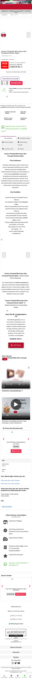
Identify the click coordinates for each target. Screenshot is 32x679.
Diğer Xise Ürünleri (7, 506)
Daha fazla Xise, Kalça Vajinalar (10, 480)
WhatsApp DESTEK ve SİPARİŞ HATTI (14, 129)
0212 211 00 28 (17, 615)
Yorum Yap (11, 59)
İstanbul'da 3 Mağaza (15, 521)
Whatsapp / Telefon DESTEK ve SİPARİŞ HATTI (18, 564)
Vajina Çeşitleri (5, 494)
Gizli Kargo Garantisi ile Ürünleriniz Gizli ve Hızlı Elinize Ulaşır (18, 531)
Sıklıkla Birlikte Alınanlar (9, 78)
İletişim (22, 149)
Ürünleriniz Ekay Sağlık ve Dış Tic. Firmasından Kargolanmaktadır (18, 548)
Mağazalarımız (5, 11)
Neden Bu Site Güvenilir (22, 144)
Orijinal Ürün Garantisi (16, 554)
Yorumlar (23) (4, 59)
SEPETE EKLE (17, 83)
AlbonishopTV (20, 11)
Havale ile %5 (15, 72)
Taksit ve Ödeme (9, 142)
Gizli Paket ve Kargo (25, 138)
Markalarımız (12, 11)
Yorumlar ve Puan (9, 149)
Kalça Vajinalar (14, 494)
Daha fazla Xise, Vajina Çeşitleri (10, 483)
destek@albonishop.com (16, 641)
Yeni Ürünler (27, 11)
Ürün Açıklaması (8, 138)
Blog (16, 12)
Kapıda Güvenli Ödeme (16, 538)
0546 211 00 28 (17, 619)
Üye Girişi (26, 2)
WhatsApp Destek (17, 624)
